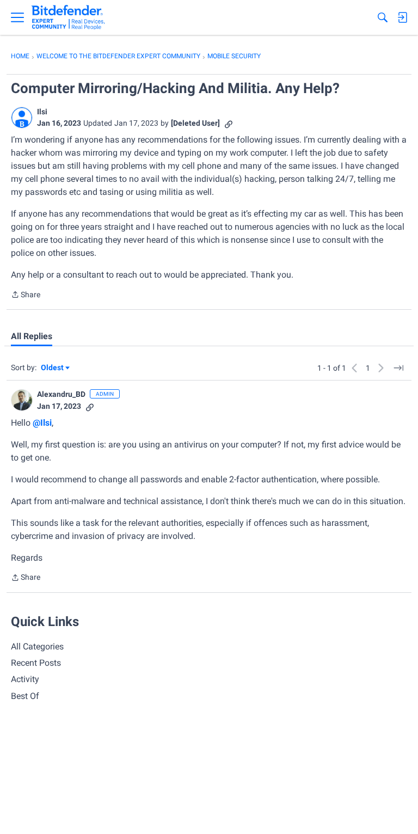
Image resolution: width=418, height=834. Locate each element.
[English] (68, 17)
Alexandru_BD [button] (61, 394)
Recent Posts (36, 663)
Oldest (53, 368)
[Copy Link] (228, 123)
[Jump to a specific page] (398, 368)
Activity (25, 679)
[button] (22, 117)
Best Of (25, 696)
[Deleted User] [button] (195, 123)
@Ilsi (42, 423)
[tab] (31, 336)
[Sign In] (402, 17)
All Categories (37, 646)
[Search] (382, 17)
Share (25, 295)
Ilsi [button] (42, 111)
